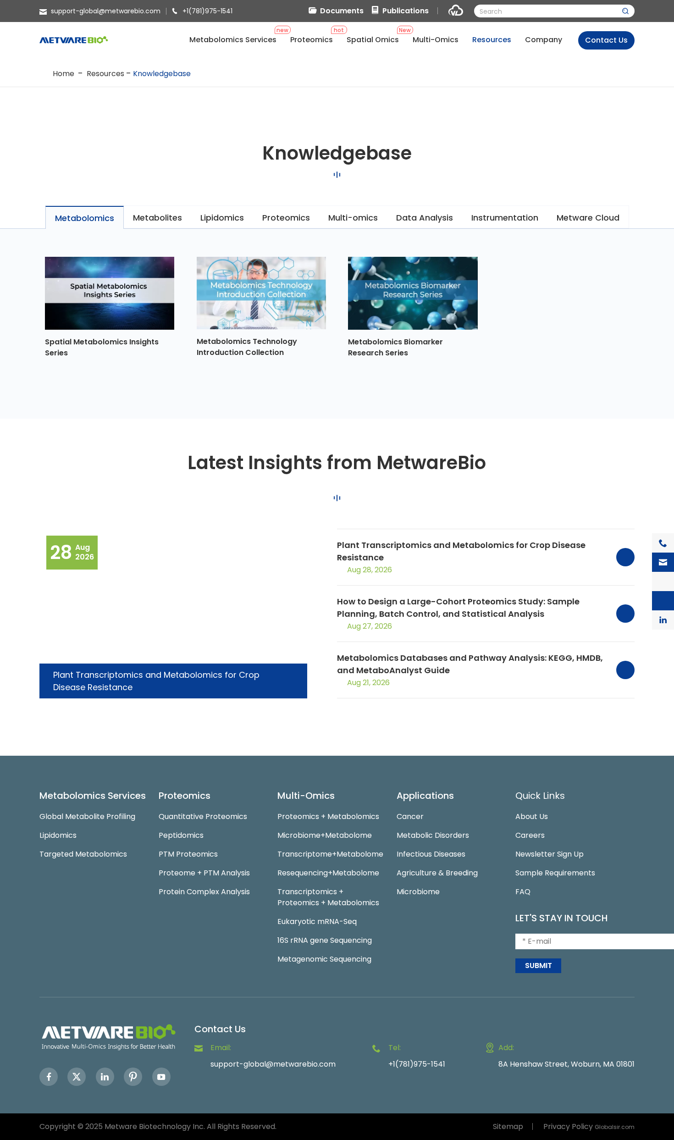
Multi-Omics (306, 795)
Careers (530, 835)
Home (63, 73)
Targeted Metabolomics (83, 854)
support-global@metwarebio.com (105, 11)
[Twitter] (76, 1077)
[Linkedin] (105, 1077)
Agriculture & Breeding (437, 873)
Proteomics (184, 795)
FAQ (522, 891)
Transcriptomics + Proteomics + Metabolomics (328, 897)
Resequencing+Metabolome (328, 873)
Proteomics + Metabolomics (328, 816)
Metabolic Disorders (433, 835)
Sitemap (508, 1126)
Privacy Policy (568, 1126)
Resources (105, 73)
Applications (425, 795)
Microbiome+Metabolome (324, 835)
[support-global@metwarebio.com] (663, 562)
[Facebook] (48, 1077)
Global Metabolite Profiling (87, 816)
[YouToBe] (161, 1077)
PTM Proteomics (188, 854)
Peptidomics (181, 835)
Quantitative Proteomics (203, 816)
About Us (531, 816)
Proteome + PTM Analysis (204, 873)
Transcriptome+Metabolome (330, 854)
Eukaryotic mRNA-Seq (317, 921)
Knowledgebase (162, 73)
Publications (405, 11)
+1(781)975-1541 (207, 11)
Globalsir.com (615, 1127)
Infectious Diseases (431, 854)
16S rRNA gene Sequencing (324, 940)
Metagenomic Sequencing (324, 959)
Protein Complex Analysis (204, 891)
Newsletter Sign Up (549, 854)
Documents (342, 11)
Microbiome (418, 891)
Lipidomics (58, 835)
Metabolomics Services (92, 795)
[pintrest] (133, 1077)
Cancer (410, 816)
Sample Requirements (555, 873)
